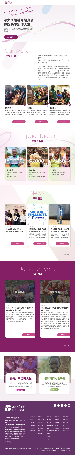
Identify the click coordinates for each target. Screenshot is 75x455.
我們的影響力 (33, 431)
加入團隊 (49, 419)
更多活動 (66, 345)
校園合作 (49, 436)
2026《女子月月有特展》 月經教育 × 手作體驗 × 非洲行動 (20, 309)
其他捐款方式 (66, 428)
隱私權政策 (8, 442)
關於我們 (40, 416)
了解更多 (18, 122)
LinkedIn (65, 405)
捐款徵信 (65, 431)
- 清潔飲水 (32, 425)
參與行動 (49, 416)
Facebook (54, 405)
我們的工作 (33, 416)
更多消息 (66, 254)
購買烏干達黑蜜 (50, 431)
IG (58, 405)
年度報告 (40, 431)
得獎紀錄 (40, 428)
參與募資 (65, 422)
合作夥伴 (57, 422)
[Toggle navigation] (69, 2)
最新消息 (57, 419)
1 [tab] (33, 40)
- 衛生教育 (32, 422)
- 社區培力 (32, 428)
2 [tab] (37, 40)
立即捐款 (20, 390)
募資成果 (65, 425)
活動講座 (57, 428)
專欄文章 (57, 431)
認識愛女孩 (41, 419)
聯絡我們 (40, 433)
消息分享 (57, 416)
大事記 (40, 422)
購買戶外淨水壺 (50, 428)
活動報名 (49, 433)
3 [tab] (41, 40)
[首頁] (8, 2)
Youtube (69, 405)
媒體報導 (57, 425)
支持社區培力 (10, 35)
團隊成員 (40, 425)
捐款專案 (65, 416)
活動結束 (28, 335)
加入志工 (49, 422)
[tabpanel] (37, 22)
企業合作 (49, 439)
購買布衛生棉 (50, 425)
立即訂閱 (54, 389)
